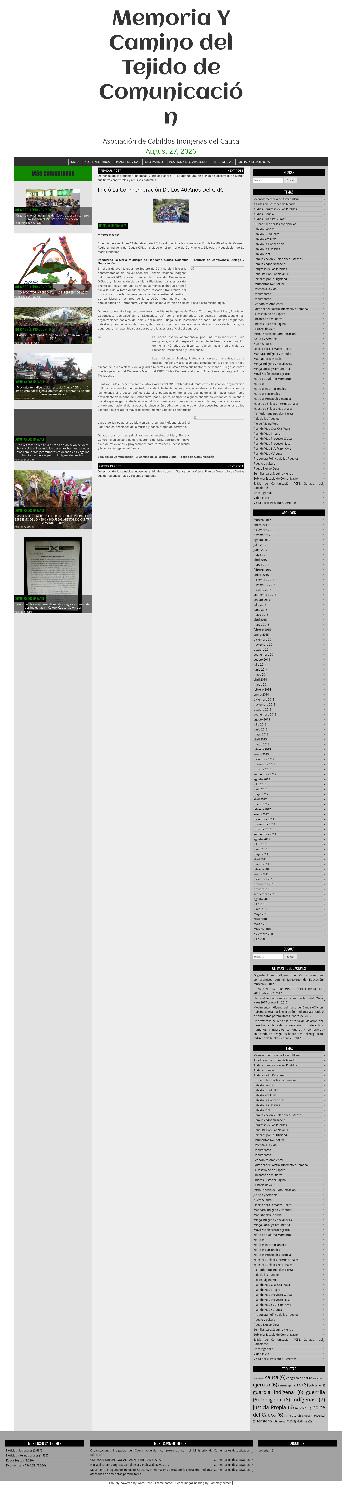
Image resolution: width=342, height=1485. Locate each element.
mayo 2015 (261, 615)
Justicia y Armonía (266, 339)
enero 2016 (261, 575)
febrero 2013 (262, 749)
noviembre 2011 (264, 824)
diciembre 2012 (264, 759)
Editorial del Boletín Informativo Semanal (281, 309)
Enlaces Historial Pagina (270, 324)
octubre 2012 (262, 769)
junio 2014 (261, 669)
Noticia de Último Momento (32, 209)
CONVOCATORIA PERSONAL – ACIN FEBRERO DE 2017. (53, 292)
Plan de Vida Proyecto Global (273, 439)
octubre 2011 (262, 829)
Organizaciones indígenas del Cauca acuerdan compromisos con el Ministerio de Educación (53, 217)
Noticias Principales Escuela (272, 399)
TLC (291, 1421)
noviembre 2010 (264, 884)
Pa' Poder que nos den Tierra (273, 414)
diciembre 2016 (264, 530)
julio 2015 (260, 605)
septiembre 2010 (265, 894)
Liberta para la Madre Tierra (272, 349)
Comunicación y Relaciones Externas (278, 259)
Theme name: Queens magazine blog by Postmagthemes (193, 1483)
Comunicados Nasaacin (29, 381)
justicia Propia (273, 1407)
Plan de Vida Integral (267, 434)
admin (38, 223)
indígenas (308, 1399)
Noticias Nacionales (112, 225)
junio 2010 (261, 909)
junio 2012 (261, 789)
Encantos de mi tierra (268, 319)
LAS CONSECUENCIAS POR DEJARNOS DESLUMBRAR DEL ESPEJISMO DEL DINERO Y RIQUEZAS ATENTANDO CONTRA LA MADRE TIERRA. (53, 519)
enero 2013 (261, 754)
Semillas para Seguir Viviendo (273, 473)
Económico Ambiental (268, 304)
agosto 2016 (262, 540)
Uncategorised (263, 493)
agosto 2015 (262, 600)
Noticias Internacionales (270, 389)
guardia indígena (278, 1392)
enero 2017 (261, 525)
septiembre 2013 (265, 714)
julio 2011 (260, 844)
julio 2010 (260, 904)
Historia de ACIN (265, 329)
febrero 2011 (262, 869)
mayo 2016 (261, 555)
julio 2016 (260, 545)
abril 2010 (260, 919)
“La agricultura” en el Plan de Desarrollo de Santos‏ (210, 175)
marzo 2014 (261, 684)
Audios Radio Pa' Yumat (270, 219)
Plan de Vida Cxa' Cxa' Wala (272, 429)
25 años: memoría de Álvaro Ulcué (277, 199)
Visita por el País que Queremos (275, 503)
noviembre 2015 (264, 585)
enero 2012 (261, 814)
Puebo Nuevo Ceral (266, 468)
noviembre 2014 (264, 645)
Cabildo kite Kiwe (265, 239)
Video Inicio (261, 498)
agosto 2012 (262, 779)
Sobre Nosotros (97, 162)
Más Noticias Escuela (268, 359)
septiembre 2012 (265, 774)
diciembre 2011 (264, 819)
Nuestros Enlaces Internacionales (276, 404)
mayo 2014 (261, 674)
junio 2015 (261, 610)
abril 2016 (260, 560)
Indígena (275, 1399)
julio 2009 (260, 939)
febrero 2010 (262, 929)
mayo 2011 (261, 854)
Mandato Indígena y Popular (273, 354)
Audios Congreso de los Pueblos (275, 209)
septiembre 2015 (265, 595)
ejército (265, 1384)
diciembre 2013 (264, 699)
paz (296, 1415)
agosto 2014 (262, 660)
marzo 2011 (261, 864)
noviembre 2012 (264, 764)
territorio (267, 1421)
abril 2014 (260, 679)
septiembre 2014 (265, 655)
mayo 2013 (261, 734)
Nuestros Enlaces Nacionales (273, 409)
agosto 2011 (262, 839)
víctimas (304, 1421)
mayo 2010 (261, 914)
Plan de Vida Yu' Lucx (268, 453)
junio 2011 (261, 849)
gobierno (317, 1385)
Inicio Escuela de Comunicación (275, 334)
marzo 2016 (261, 565)
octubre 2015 (262, 590)
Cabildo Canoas (264, 229)
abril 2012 (260, 799)
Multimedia (222, 162)
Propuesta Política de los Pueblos (276, 458)
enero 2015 (261, 635)
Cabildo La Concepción (269, 244)
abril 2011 (260, 859)
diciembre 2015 (264, 580)
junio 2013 (261, 729)
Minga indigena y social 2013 (273, 364)
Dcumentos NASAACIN (269, 284)
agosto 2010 (262, 899)
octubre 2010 (262, 889)
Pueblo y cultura (265, 463)
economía (319, 1378)
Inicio (74, 162)
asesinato (258, 1378)
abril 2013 (260, 739)
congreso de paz (299, 1378)
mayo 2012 (261, 794)
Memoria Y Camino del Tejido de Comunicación (171, 68)
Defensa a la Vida (265, 289)
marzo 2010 (261, 924)
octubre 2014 (262, 650)
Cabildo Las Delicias (267, 249)
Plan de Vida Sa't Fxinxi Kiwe (272, 449)
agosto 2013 (262, 719)
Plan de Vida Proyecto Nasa (272, 444)
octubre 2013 (262, 709)
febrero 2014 (262, 689)
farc (300, 1384)
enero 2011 (261, 874)
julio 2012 (260, 784)
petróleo (307, 1416)
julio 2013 (260, 724)
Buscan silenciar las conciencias (275, 224)
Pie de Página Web (266, 424)
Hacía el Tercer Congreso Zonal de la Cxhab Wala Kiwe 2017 (53, 336)
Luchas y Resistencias (253, 162)
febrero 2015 (262, 630)
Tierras (282, 1421)
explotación (284, 1385)
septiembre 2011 (265, 834)
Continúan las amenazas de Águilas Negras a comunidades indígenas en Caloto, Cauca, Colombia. (52, 605)
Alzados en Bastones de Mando (275, 204)
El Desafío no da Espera (269, 314)
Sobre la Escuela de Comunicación (277, 478)
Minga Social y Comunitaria (272, 369)
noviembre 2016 (264, 535)
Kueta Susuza (263, 344)
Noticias (259, 384)
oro (287, 1416)
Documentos (262, 294)
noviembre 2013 (264, 704)
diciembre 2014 (264, 640)
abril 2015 (260, 620)
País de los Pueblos (266, 419)
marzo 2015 (261, 625)
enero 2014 (261, 694)
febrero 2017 (262, 520)
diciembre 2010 (264, 879)
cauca (275, 1377)
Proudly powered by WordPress (130, 1483)
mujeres (303, 1408)
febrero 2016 (262, 570)
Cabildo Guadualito (266, 234)
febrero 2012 (262, 809)
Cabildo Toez (262, 254)
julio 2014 (260, 664)
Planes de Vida (127, 162)
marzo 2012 (261, 804)
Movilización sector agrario (272, 374)
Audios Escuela (264, 214)
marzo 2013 (261, 744)
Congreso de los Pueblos (270, 269)
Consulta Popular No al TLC (272, 274)
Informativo (153, 162)
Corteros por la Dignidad (270, 279)
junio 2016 (261, 550)
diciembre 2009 (264, 934)
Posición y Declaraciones (188, 162)
